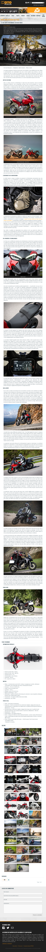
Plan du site (20, 945)
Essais (13, 15)
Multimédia (33, 15)
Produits (23, 15)
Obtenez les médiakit (38, 5)
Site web (5, 899)
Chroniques (2, 15)
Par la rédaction (7, 25)
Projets (17, 15)
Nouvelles (8, 15)
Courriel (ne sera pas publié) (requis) (11, 895)
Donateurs (38, 15)
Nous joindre (43, 15)
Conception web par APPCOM (28, 945)
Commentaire (6, 903)
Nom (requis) (6, 891)
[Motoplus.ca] (7, 3)
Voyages (28, 15)
